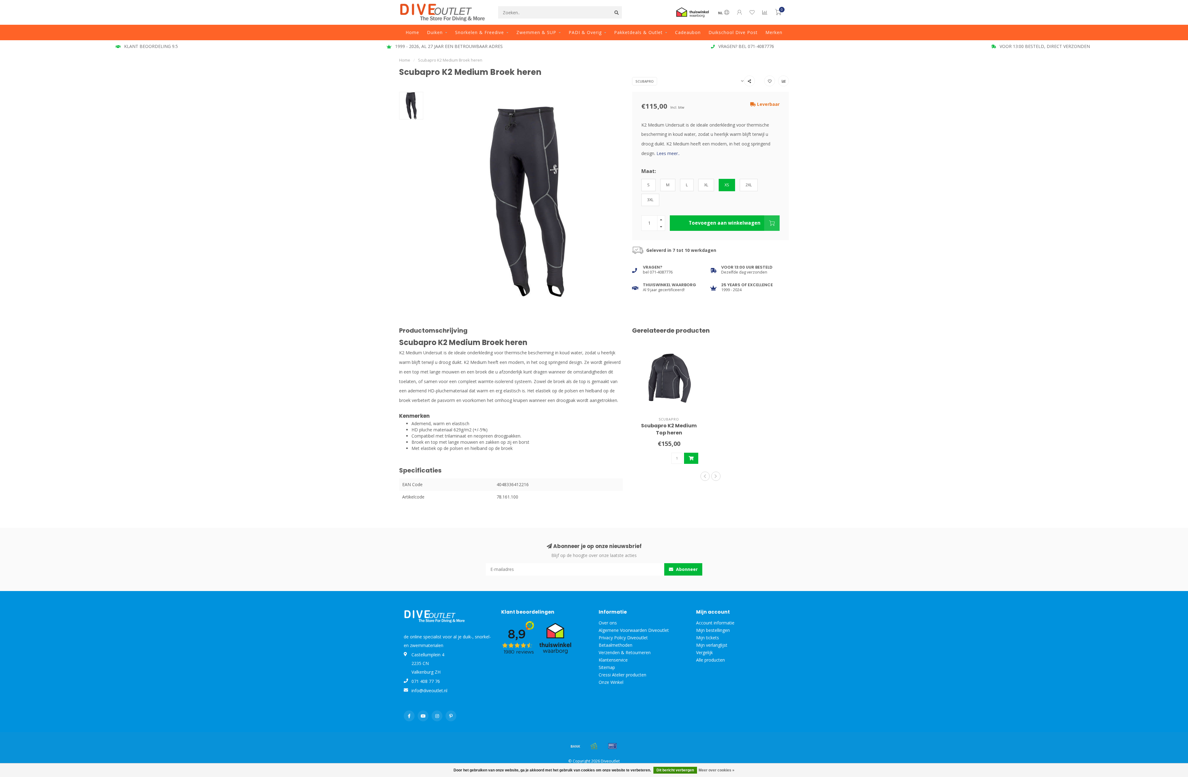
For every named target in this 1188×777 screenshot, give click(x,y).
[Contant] (594, 746)
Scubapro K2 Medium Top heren (669, 429)
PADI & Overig (585, 32)
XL (706, 185)
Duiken (435, 32)
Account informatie (715, 623)
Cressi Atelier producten (622, 675)
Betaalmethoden (615, 645)
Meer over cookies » (716, 770)
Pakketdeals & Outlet (638, 32)
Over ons (608, 623)
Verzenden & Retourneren (625, 652)
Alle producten (710, 660)
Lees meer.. (668, 153)
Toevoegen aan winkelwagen (724, 223)
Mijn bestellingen (713, 630)
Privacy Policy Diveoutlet (623, 638)
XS (727, 185)
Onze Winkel (611, 682)
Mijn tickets (707, 638)
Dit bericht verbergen (675, 770)
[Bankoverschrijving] (575, 746)
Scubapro (644, 81)
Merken (773, 32)
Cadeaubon (688, 32)
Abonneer (686, 569)
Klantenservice (613, 660)
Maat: (648, 171)
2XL (749, 185)
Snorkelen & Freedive (479, 32)
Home (412, 32)
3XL (650, 199)
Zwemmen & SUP (536, 32)
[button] (705, 476)
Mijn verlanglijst (711, 645)
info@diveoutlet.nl (429, 690)
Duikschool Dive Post (733, 32)
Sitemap (607, 667)
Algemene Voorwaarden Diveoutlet (634, 630)
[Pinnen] (612, 746)
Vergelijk (704, 652)
